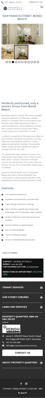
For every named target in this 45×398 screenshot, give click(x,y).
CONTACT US (35, 2)
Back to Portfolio (10, 253)
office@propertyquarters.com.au (21, 345)
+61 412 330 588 (13, 342)
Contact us (22, 352)
